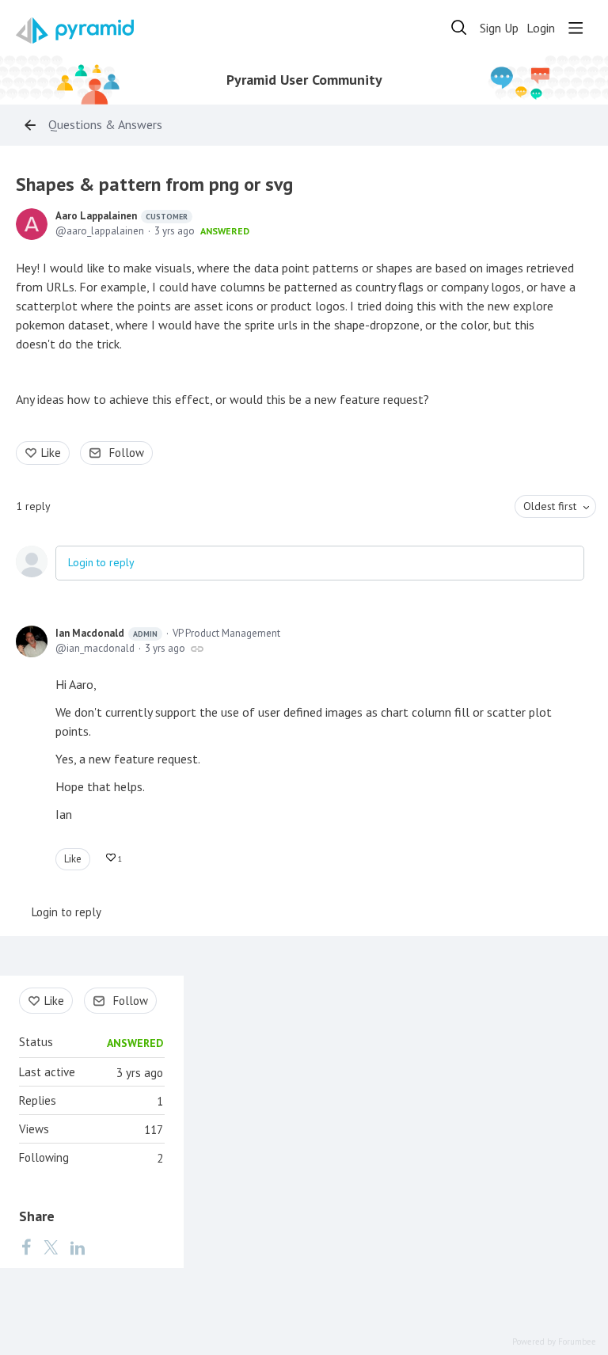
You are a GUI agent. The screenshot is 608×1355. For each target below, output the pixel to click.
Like (51, 452)
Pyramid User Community (304, 80)
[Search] (459, 27)
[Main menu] (575, 27)
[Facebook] (26, 1246)
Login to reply (101, 562)
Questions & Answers (105, 124)
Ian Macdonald (106, 633)
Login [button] (540, 28)
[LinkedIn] (77, 1246)
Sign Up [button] (499, 28)
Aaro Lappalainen (121, 216)
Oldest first (549, 506)
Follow (126, 452)
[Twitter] (50, 1246)
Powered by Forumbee (554, 1342)
